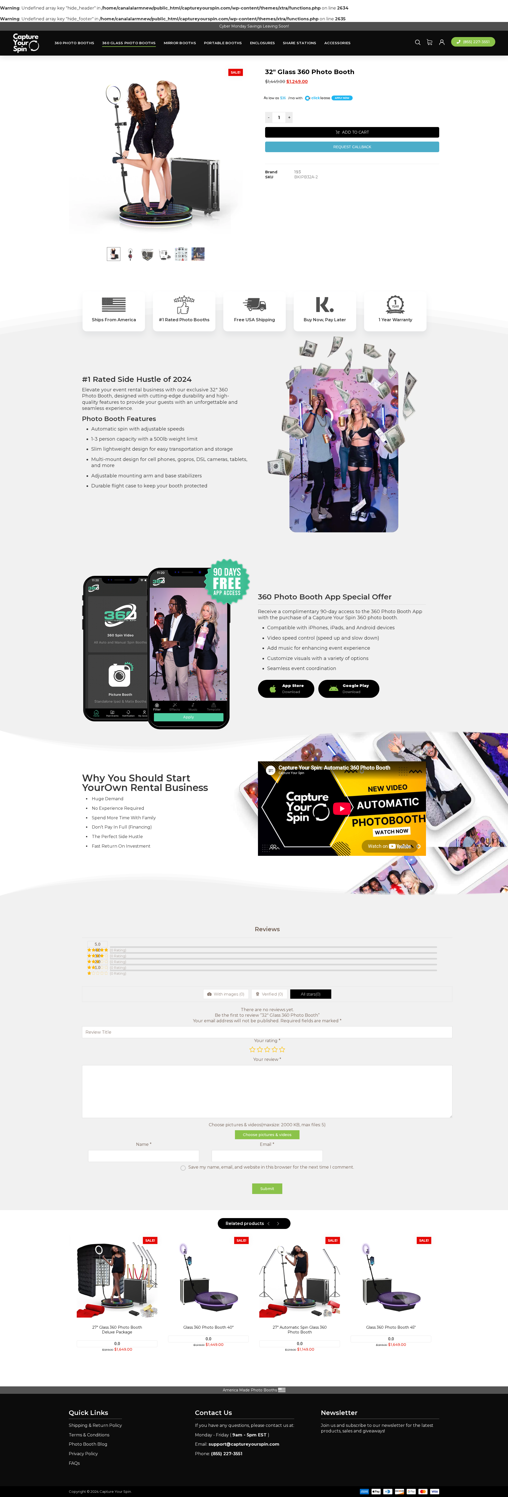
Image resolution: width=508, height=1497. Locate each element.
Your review (267, 1059)
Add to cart (355, 132)
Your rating (267, 1040)
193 (297, 172)
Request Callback (352, 147)
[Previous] (269, 1224)
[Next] (278, 1224)
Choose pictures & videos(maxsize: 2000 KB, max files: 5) (267, 1124)
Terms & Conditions (89, 1434)
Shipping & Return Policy (95, 1425)
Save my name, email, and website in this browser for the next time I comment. (271, 1167)
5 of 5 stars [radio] (282, 1049)
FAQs (74, 1463)
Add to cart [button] (211, 1355)
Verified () (272, 994)
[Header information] (441, 41)
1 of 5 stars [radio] (252, 1049)
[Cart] (429, 41)
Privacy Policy (83, 1453)
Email (267, 1144)
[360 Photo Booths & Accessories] (26, 43)
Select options (120, 1360)
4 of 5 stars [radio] (274, 1049)
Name (144, 1144)
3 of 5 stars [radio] (267, 1049)
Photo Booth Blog (88, 1444)
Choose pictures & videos (267, 1134)
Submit (267, 1188)
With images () (228, 994)
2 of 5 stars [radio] (260, 1049)
